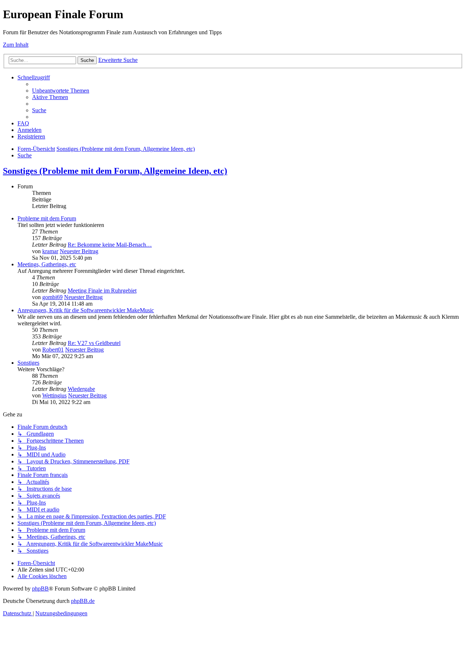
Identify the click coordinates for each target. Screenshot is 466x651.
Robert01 (53, 349)
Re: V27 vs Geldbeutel (94, 343)
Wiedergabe (81, 389)
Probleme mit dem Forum (46, 218)
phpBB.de (83, 601)
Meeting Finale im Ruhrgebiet (102, 290)
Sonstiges (28, 363)
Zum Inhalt (15, 45)
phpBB (40, 588)
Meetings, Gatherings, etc (46, 264)
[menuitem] (60, 90)
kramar (50, 251)
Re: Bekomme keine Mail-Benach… (110, 245)
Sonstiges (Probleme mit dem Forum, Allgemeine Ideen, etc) (115, 171)
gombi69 (52, 297)
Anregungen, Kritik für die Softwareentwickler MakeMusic (85, 310)
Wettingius (54, 395)
